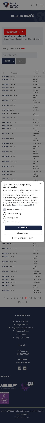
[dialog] (22, 211)
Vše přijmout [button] (23, 228)
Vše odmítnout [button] (23, 233)
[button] (22, 238)
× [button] (40, 183)
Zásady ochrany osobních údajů (23, 205)
